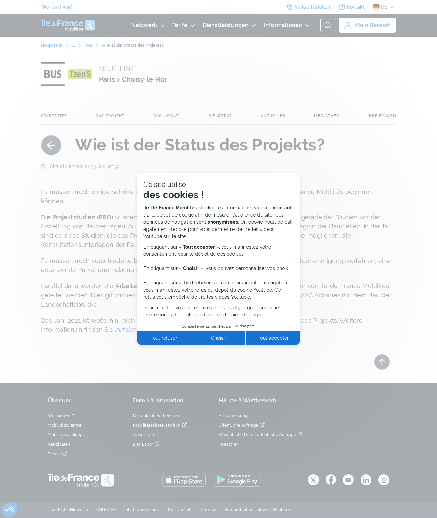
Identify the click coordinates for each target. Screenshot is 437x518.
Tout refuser (164, 338)
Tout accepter (273, 338)
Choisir (218, 338)
